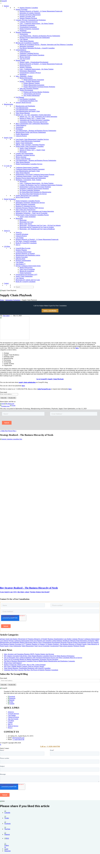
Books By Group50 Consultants (25, 281)
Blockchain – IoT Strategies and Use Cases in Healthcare (37, 229)
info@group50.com (44, 389)
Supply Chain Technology (28, 148)
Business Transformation (23, 32)
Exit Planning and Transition (43, 640)
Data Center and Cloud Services (25, 209)
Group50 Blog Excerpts (23, 248)
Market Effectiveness (26, 78)
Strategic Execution (22, 257)
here (23, 385)
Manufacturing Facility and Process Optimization (31, 132)
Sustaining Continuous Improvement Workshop (34, 188)
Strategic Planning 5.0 (33, 644)
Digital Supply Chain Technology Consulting (30, 146)
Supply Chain (8, 137)
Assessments (19, 127)
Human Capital (20, 60)
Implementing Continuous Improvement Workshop (35, 187)
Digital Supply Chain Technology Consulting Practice (32, 215)
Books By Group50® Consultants (26, 243)
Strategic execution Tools (27, 16)
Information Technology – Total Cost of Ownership (31, 213)
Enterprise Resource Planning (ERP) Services (30, 208)
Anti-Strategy (13, 639)
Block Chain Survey (26, 223)
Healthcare (66, 640)
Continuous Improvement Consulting (27, 167)
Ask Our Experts (25, 58)
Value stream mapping (66, 646)
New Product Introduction (31, 95)
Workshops (23, 30)
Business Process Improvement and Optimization (35, 37)
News (40, 642)
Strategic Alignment (26, 67)
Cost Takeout (24, 39)
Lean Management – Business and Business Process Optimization (40, 36)
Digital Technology (10, 199)
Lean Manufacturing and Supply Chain (28, 111)
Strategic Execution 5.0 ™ (17, 644)
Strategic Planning (21, 250)
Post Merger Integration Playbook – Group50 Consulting (37, 48)
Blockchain (23, 151)
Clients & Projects (21, 136)
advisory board (4, 639)
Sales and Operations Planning (29, 88)
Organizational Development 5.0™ (26, 274)
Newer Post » (12, 431)
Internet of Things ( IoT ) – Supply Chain (32, 118)
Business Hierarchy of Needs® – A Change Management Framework (41, 11)
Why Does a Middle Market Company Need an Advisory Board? (24, 666)
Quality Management (22, 134)
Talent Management (28, 646)
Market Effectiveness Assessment (33, 79)
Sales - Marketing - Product (24, 76)
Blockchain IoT (23, 639)
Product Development (26, 90)
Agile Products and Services (32, 94)
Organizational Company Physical (30, 72)
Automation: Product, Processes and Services (33, 122)
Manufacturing (8, 104)
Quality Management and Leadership (27, 195)
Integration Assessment (27, 46)
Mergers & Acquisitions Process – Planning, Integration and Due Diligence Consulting (46, 44)
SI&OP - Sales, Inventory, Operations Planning (30, 144)
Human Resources (25, 65)
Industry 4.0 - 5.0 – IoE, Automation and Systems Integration (38, 116)
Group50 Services (13, 713)
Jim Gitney (6, 315)
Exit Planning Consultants (28, 99)
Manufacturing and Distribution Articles (28, 255)
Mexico (35, 642)
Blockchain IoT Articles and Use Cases (28, 280)
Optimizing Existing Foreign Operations (32, 55)
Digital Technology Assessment (29, 29)
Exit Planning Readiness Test (29, 101)
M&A (97, 640)
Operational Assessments (27, 25)
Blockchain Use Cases (26, 222)
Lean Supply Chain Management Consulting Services (32, 139)
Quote (89, 642)
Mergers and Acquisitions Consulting (27, 43)
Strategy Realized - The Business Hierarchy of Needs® (65, 644)
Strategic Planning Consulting (29, 7)
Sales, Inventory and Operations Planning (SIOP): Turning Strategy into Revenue (29, 654)
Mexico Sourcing (25, 57)
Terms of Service (13, 726)
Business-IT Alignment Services (25, 206)
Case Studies (20, 237)
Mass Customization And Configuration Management (32, 123)
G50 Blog (7, 246)
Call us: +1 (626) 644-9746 (50, 746)
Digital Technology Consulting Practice (28, 201)
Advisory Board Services (23, 102)
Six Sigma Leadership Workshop (30, 190)
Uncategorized (54, 646)
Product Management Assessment (33, 85)
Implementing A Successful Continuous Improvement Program (35, 174)
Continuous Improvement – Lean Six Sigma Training (32, 176)
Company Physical (77, 639)
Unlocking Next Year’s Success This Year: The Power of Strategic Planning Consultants (31, 670)
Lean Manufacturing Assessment (26, 109)
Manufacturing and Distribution (25, 106)
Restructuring (24, 34)
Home (2, 300)
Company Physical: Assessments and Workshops (31, 20)
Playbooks (63, 642)
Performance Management (28, 71)
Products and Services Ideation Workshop (36, 92)
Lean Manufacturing (22, 108)
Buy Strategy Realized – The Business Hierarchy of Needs (29, 588)
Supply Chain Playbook (23, 158)
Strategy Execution (21, 9)
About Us (7, 230)
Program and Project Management (30, 15)
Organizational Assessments (28, 27)
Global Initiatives (21, 50)
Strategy (6, 6)
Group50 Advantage (22, 234)
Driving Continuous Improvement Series (28, 266)
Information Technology (12, 300)
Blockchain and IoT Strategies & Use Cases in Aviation (37, 227)
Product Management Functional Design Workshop (39, 86)
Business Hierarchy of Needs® (25, 253)
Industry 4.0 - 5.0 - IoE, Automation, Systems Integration (33, 115)
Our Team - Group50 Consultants (26, 241)
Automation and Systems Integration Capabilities (35, 120)
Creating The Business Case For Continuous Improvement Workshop (41, 185)
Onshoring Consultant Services (29, 53)
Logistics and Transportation (24, 153)
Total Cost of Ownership (27, 269)
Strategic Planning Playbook (28, 18)
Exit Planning (20, 97)
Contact (6, 283)
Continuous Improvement (23, 252)
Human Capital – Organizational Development (34, 62)
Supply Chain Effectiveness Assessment (28, 141)
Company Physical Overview (29, 22)
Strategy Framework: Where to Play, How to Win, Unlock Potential (25, 664)
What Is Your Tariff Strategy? (13, 663)
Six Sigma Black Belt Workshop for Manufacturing (35, 192)
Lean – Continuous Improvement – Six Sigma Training (36, 23)
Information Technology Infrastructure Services (30, 202)
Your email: (3, 392)
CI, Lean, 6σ (8, 166)
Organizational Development (51, 642)
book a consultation (50, 310)
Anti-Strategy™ (20, 264)
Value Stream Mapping (27, 41)
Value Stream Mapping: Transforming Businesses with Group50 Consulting (27, 668)
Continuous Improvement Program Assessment (30, 169)
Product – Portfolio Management (30, 81)
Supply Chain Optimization (24, 143)
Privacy (10, 727)
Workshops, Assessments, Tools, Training (28, 180)
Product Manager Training (31, 83)
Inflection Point (20, 259)
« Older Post (4, 431)
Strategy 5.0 (43, 644)
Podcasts (70, 642)
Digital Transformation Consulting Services (29, 164)
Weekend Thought (79, 646)
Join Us (18, 245)
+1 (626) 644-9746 (18, 739)
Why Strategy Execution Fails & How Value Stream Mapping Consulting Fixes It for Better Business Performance (39, 656)
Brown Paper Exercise (22, 197)
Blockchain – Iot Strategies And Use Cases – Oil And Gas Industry (40, 225)
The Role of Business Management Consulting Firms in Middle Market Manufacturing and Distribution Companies (39, 661)
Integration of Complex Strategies (30, 13)
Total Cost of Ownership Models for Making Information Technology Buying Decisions (31, 659)
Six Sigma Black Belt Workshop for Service (33, 194)
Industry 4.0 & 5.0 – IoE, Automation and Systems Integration (35, 211)
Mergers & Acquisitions (27, 271)
